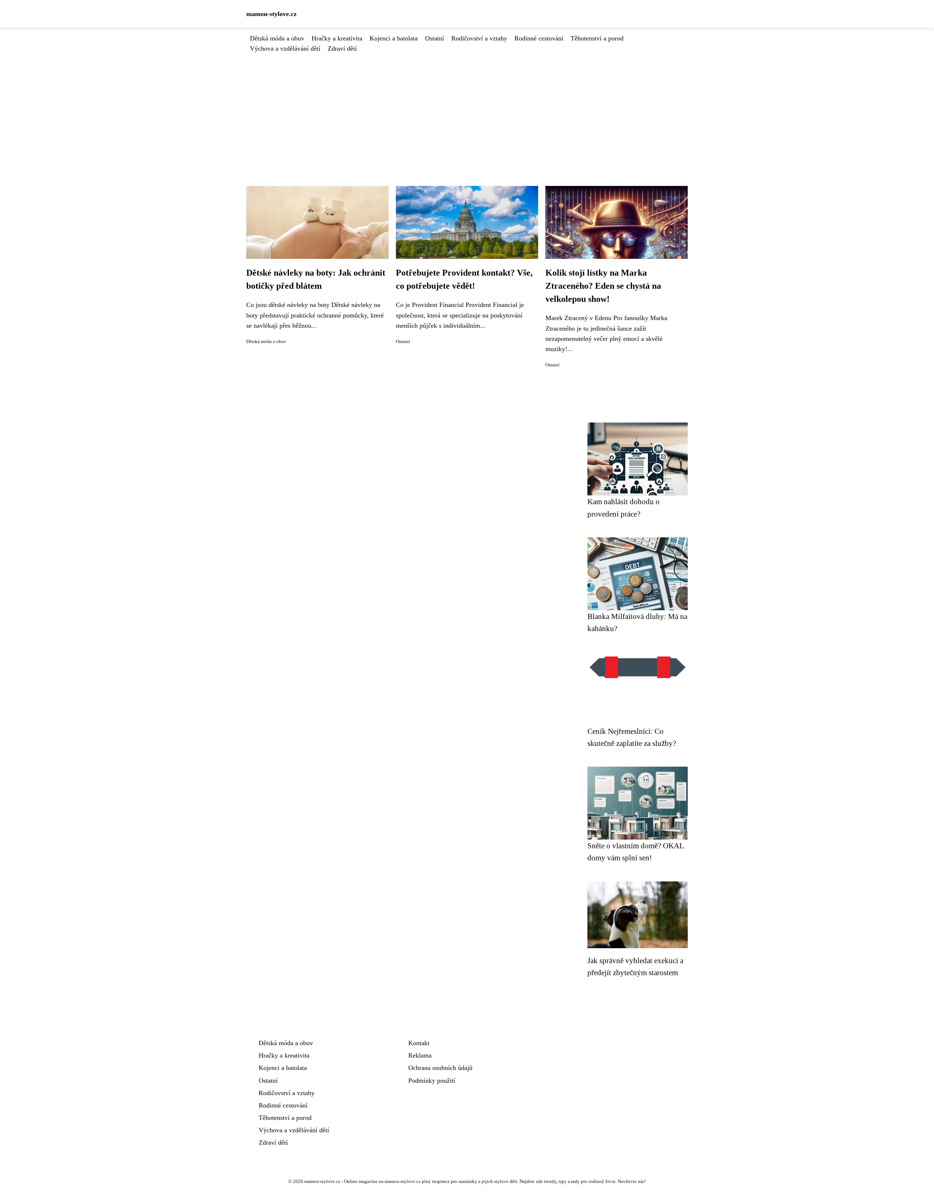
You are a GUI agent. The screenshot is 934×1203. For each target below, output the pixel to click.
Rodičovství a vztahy (479, 38)
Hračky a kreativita (337, 38)
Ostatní (434, 38)
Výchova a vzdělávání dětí (285, 48)
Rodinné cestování (538, 38)
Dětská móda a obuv (277, 38)
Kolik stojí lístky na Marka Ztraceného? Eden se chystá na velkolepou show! (603, 286)
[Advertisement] (467, 108)
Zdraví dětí (342, 48)
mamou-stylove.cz (271, 13)
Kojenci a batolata (394, 38)
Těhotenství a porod (597, 38)
